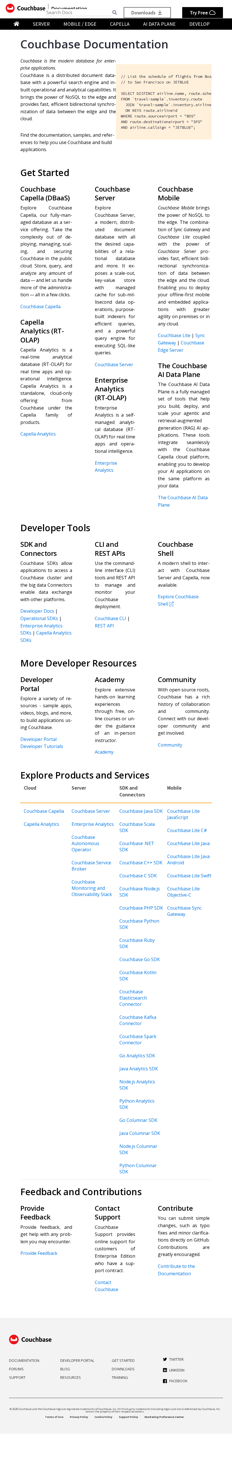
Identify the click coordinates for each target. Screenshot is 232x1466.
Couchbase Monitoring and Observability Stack (92, 888)
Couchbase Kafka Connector (137, 1020)
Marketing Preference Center (164, 1417)
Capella (120, 24)
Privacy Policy (79, 1417)
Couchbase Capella (40, 306)
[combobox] (79, 12)
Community (170, 745)
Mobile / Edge (79, 24)
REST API (104, 626)
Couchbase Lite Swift (189, 876)
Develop (199, 24)
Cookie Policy (103, 1417)
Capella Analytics (38, 434)
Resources (70, 1377)
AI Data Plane (159, 24)
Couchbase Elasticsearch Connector (133, 998)
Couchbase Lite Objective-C (183, 892)
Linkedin (176, 1370)
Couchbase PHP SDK (141, 908)
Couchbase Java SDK (141, 811)
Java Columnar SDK (139, 1133)
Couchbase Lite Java (188, 843)
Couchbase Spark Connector (137, 1039)
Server (41, 24)
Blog (65, 1368)
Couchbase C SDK (138, 876)
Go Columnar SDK (138, 1120)
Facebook (178, 1380)
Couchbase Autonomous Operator (85, 843)
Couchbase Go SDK (139, 959)
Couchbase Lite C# (187, 830)
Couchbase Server (114, 364)
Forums (16, 1368)
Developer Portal (38, 739)
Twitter (176, 1359)
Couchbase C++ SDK (140, 863)
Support (17, 1377)
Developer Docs (37, 611)
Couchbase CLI (110, 618)
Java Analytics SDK (138, 1069)
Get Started (123, 1360)
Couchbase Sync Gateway (184, 911)
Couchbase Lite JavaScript (183, 814)
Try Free (199, 12)
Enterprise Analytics (93, 824)
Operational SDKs (39, 618)
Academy (104, 752)
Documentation (24, 1360)
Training (120, 1377)
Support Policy (128, 1417)
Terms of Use (54, 1417)
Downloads (144, 12)
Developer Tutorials (41, 746)
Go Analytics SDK (137, 1056)
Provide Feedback (38, 1253)
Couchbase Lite (174, 335)
